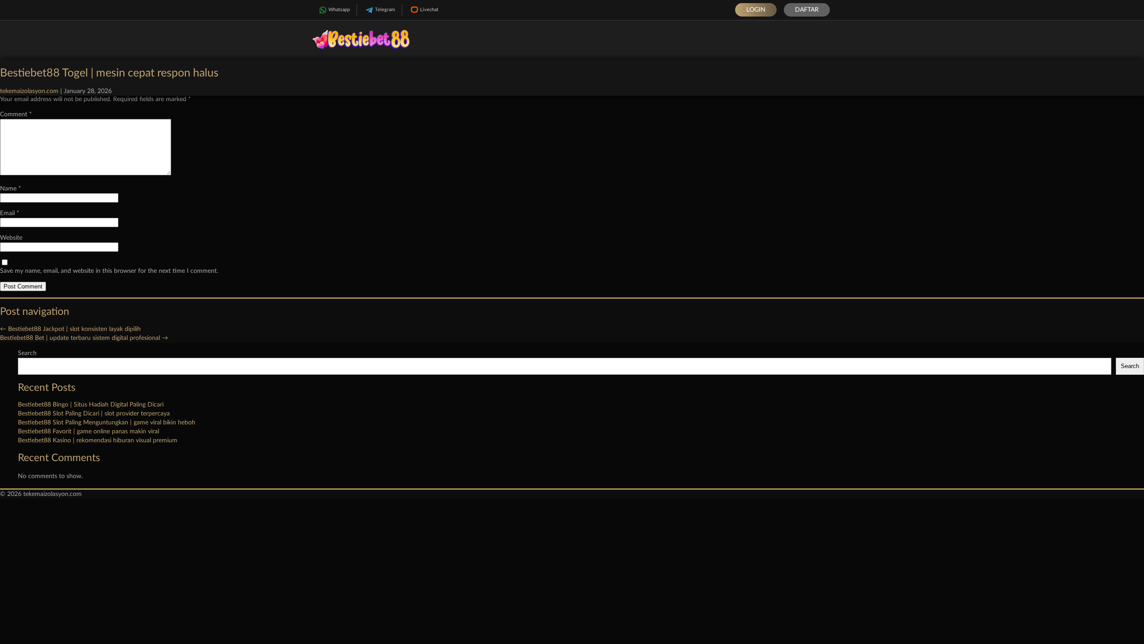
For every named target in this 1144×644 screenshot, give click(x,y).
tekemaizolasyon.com (29, 91)
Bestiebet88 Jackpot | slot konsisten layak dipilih (70, 329)
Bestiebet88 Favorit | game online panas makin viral (88, 431)
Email (9, 213)
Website (11, 238)
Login (755, 10)
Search (27, 353)
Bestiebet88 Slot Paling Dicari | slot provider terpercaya (94, 414)
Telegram (385, 9)
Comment (16, 114)
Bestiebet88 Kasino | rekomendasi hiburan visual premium (97, 440)
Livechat (429, 9)
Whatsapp (339, 9)
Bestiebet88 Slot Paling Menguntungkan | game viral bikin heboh (106, 422)
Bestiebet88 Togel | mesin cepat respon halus (109, 73)
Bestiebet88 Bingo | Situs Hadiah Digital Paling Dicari (91, 405)
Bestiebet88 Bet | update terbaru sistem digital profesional (84, 338)
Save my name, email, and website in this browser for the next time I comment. (109, 271)
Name (10, 189)
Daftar (807, 10)
